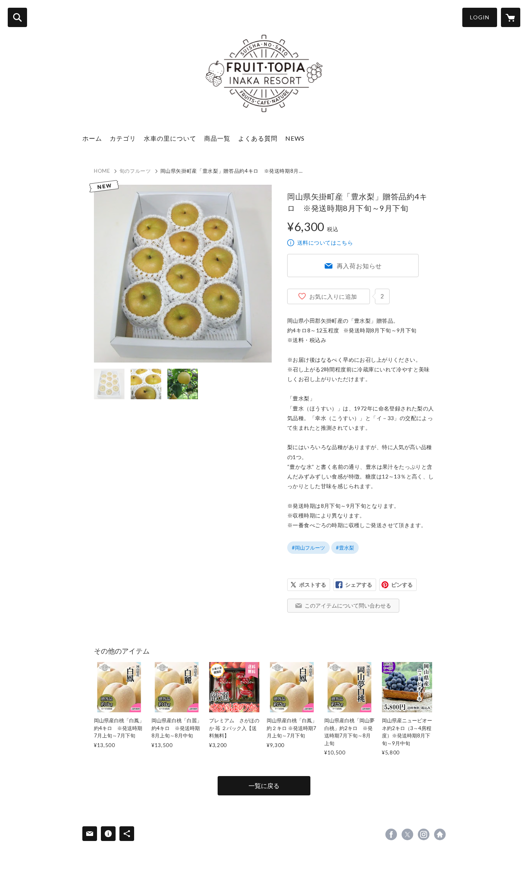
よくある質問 (258, 138)
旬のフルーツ (135, 171)
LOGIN (479, 17)
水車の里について (170, 138)
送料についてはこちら (325, 242)
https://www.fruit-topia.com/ (440, 834)
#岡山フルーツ (308, 548)
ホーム (92, 138)
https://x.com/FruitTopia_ (407, 834)
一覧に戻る (264, 785)
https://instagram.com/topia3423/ (423, 834)
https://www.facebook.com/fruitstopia (391, 834)
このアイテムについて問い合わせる (348, 605)
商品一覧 (217, 138)
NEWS (295, 138)
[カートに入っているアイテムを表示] (510, 17)
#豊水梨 (345, 548)
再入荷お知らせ (359, 265)
